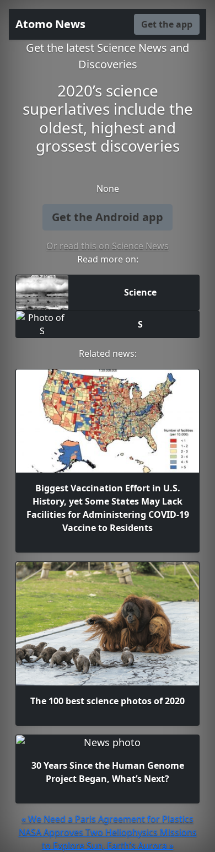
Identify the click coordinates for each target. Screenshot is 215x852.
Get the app (166, 24)
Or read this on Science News (107, 246)
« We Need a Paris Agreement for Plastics (108, 819)
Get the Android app (107, 217)
